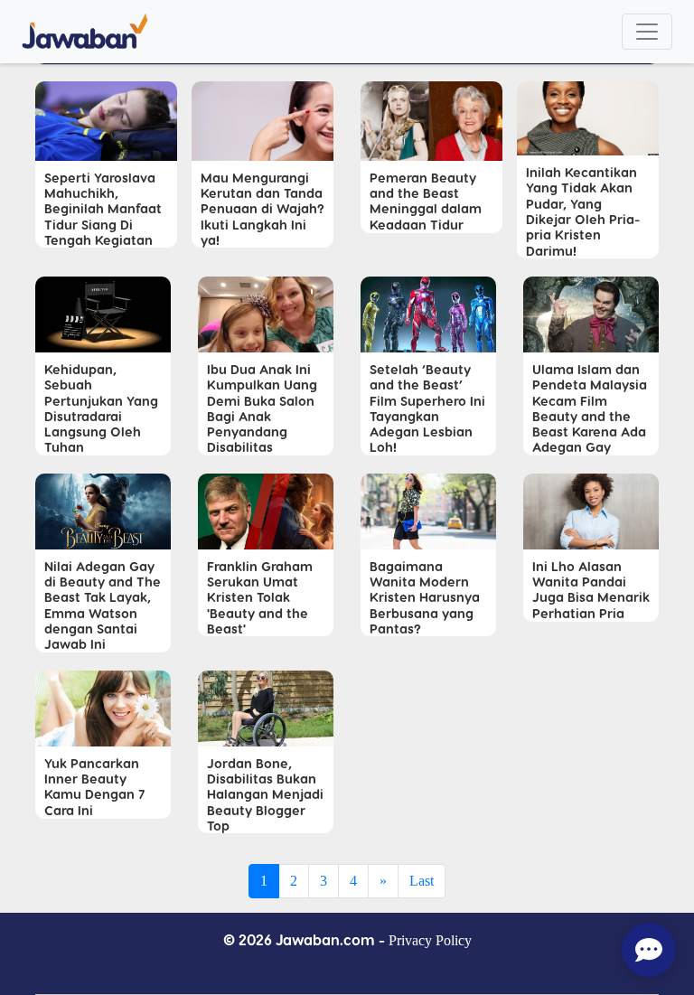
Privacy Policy (430, 940)
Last (421, 880)
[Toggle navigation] (647, 32)
